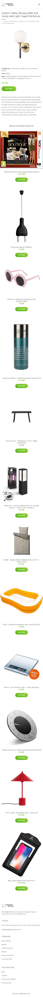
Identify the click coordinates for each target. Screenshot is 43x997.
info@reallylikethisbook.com (11, 929)
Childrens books (25, 68)
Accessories (15, 68)
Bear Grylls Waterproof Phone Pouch (21, 881)
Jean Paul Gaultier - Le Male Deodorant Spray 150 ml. (21, 378)
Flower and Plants (8, 955)
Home (4, 19)
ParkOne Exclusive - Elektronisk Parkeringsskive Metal (21, 750)
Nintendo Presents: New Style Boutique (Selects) (21, 172)
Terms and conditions (9, 979)
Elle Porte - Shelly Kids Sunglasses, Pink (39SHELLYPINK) (21, 300)
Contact (4, 975)
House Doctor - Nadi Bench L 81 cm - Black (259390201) (21, 442)
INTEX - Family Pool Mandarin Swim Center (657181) (21, 625)
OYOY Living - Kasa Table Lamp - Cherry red (21, 813)
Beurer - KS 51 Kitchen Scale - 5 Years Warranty (21, 687)
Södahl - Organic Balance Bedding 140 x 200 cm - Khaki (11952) (21, 561)
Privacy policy (6, 983)
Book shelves (6, 941)
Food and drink (7, 959)
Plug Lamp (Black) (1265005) (21, 247)
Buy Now (9, 89)
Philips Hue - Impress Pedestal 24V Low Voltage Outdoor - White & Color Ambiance (21, 507)
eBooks (4, 952)
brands (4, 944)
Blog (3, 972)
